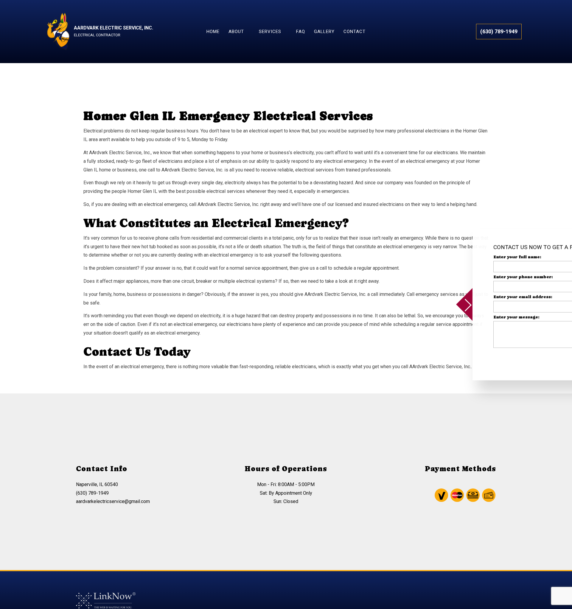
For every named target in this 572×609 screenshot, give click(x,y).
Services (270, 31)
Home (213, 31)
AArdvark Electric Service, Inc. (113, 28)
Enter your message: (456, 316)
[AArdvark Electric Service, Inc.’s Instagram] (486, 599)
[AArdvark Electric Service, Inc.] (58, 31)
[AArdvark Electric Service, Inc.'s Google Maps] (492, 599)
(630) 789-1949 (498, 31)
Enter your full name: (457, 256)
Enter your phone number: (463, 276)
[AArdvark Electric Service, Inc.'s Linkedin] (497, 599)
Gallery (324, 31)
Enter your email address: (462, 296)
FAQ (300, 31)
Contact (354, 31)
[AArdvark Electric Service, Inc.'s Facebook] (480, 599)
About (236, 31)
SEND (540, 358)
